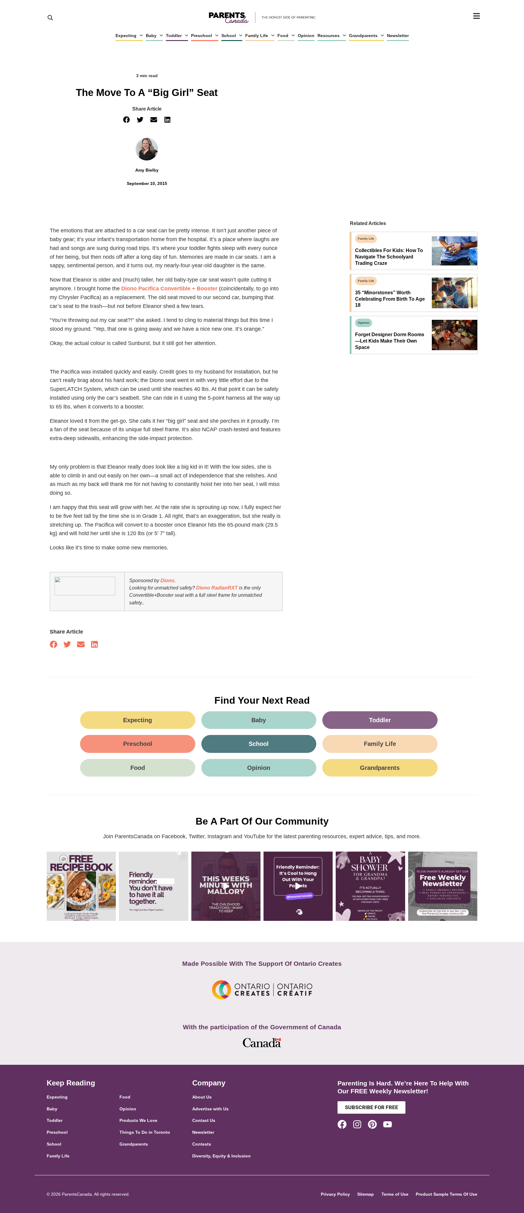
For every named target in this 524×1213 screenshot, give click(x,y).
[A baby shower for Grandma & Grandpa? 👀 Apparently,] (370, 886)
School (228, 35)
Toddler (174, 35)
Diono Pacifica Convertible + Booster (169, 288)
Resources (328, 35)
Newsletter (398, 35)
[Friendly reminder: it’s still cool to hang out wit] (298, 886)
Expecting (126, 35)
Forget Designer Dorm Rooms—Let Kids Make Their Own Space (389, 341)
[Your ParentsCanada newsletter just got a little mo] (442, 886)
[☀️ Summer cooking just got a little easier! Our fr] (81, 886)
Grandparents (363, 35)
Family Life (256, 35)
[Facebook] (342, 1124)
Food (282, 35)
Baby (151, 35)
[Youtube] (387, 1124)
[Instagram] (357, 1124)
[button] (126, 120)
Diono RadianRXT (217, 587)
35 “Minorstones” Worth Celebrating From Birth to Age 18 (390, 299)
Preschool (201, 35)
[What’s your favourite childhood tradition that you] (225, 886)
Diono (167, 580)
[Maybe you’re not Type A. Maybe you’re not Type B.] (153, 886)
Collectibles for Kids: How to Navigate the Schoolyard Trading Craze (389, 257)
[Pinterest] (372, 1124)
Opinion (306, 35)
